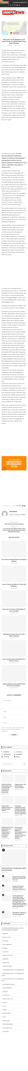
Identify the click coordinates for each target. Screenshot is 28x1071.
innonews (10, 45)
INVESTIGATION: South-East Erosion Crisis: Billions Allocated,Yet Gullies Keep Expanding (7, 788)
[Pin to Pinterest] (19, 505)
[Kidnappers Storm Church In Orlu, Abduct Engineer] (14, 623)
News (4, 1006)
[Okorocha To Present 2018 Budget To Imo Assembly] (14, 598)
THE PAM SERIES (8, 1024)
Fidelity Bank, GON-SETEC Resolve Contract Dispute (20, 786)
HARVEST (5, 959)
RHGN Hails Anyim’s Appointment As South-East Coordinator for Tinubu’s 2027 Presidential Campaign (7, 832)
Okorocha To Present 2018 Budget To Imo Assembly (14, 610)
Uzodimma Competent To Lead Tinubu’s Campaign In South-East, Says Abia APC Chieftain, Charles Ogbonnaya (20, 809)
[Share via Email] (24, 505)
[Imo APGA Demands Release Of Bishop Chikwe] (14, 549)
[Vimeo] (19, 5)
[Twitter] (10, 5)
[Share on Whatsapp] (21, 505)
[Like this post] (14, 505)
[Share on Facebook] (16, 505)
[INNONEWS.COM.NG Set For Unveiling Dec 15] (6, 915)
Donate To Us (7, 937)
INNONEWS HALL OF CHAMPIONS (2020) (13, 974)
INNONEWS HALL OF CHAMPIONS (13, 970)
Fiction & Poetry (7, 955)
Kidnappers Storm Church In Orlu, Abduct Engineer (14, 635)
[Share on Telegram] (22, 505)
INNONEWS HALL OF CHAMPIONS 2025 (13, 979)
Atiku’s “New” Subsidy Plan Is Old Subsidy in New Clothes (7, 808)
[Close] (2, 2)
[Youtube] (17, 5)
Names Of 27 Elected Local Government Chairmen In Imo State (18, 887)
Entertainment (7, 944)
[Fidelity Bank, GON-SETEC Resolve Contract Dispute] (20, 778)
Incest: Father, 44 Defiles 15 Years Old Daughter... (14, 585)
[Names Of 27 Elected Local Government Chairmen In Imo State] (6, 888)
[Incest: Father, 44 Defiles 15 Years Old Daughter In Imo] (14, 573)
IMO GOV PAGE (7, 966)
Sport (4, 1017)
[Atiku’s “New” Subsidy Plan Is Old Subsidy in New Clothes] (7, 800)
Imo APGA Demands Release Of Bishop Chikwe (14, 560)
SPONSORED (6, 1013)
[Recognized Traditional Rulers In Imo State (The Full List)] (6, 879)
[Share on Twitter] (18, 505)
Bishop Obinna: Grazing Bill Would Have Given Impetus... (14, 684)
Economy (5, 941)
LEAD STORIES (7, 988)
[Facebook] (8, 5)
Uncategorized (7, 1028)
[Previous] (10, 2)
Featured (5, 951)
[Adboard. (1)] (14, 457)
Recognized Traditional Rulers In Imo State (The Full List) (19, 878)
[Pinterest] (14, 5)
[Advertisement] (14, 136)
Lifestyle (5, 991)
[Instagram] (12, 5)
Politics (5, 1009)
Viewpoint (6, 1031)
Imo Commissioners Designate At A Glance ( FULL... (14, 660)
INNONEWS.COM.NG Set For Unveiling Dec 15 (19, 913)
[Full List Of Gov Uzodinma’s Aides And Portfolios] (14, 858)
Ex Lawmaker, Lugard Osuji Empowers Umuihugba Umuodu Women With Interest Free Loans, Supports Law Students (20, 833)
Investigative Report (9, 984)
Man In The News (8, 999)
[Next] (11, 2)
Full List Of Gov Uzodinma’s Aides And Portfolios (14, 869)
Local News (6, 995)
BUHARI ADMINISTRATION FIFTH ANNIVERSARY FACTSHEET (12, 929)
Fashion (5, 948)
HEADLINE (6, 962)
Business (5, 933)
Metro (5, 1002)
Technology (6, 1020)
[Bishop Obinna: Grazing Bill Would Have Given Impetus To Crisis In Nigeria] (14, 673)
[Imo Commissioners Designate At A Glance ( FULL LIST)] (14, 648)
